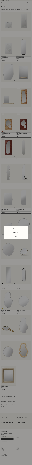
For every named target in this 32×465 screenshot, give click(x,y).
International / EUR (16, 232)
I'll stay (16, 236)
